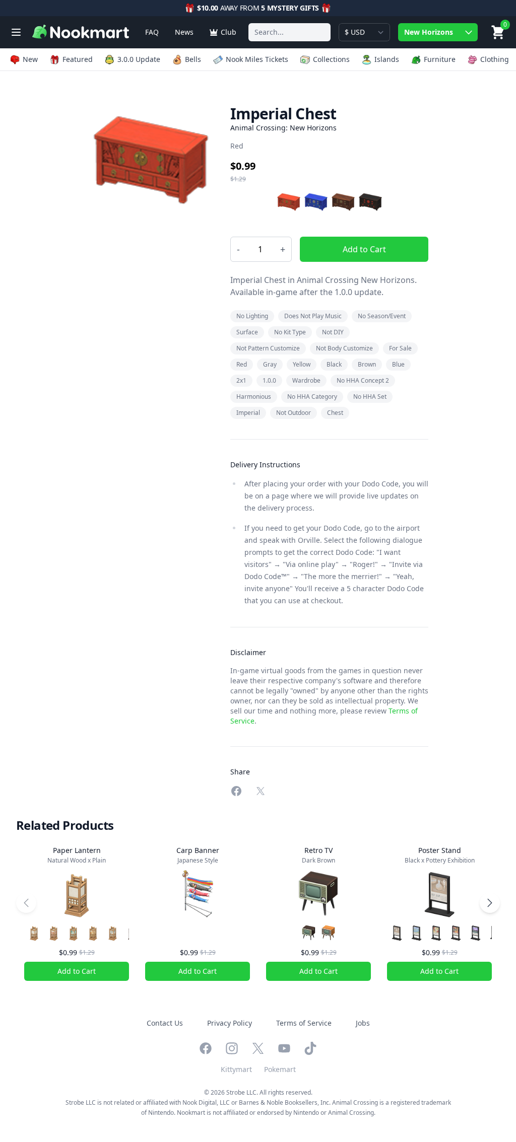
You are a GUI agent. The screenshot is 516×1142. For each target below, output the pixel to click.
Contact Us (165, 1023)
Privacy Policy (229, 1023)
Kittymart (236, 1069)
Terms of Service (304, 1023)
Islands (386, 59)
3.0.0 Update (138, 59)
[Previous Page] (26, 903)
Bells (193, 59)
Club (228, 32)
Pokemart (280, 1069)
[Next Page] (490, 903)
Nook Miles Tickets (257, 59)
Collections (331, 59)
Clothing (494, 59)
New (30, 59)
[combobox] (289, 32)
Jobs (363, 1023)
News (184, 32)
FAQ (152, 32)
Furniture (440, 59)
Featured (77, 59)
